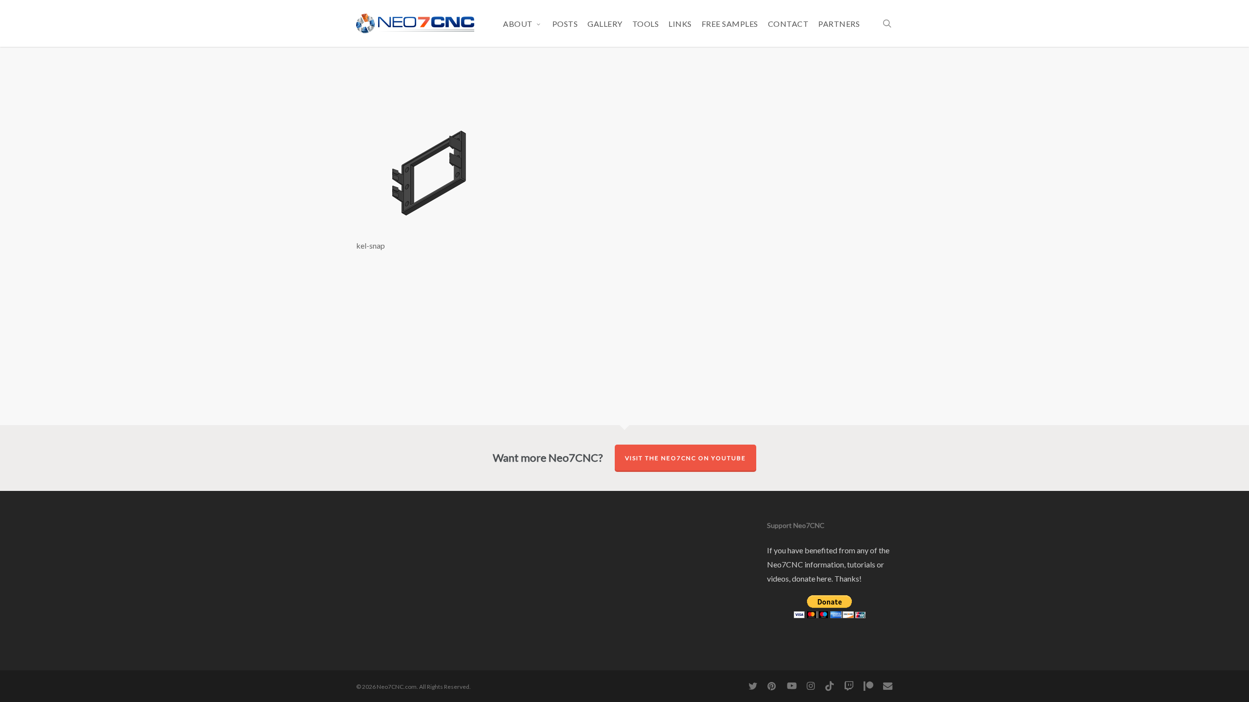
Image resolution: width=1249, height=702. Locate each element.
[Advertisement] (624, 93)
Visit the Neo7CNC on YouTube (685, 458)
